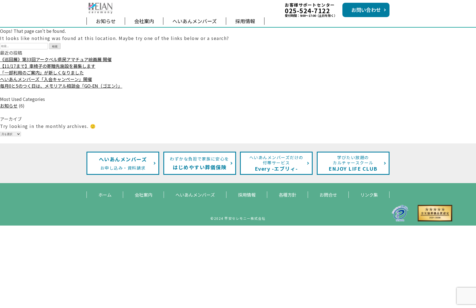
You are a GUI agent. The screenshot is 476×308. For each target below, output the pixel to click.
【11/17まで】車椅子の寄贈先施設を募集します (47, 66)
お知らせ (106, 21)
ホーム (105, 194)
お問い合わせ (366, 9)
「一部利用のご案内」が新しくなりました (42, 72)
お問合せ (328, 194)
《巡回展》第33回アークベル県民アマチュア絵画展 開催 (56, 59)
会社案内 (144, 21)
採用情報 (245, 21)
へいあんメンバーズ (194, 21)
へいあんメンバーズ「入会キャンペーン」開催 (46, 79)
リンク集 (369, 194)
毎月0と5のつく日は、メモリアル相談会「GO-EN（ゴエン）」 (61, 85)
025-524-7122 (307, 10)
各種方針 (287, 194)
